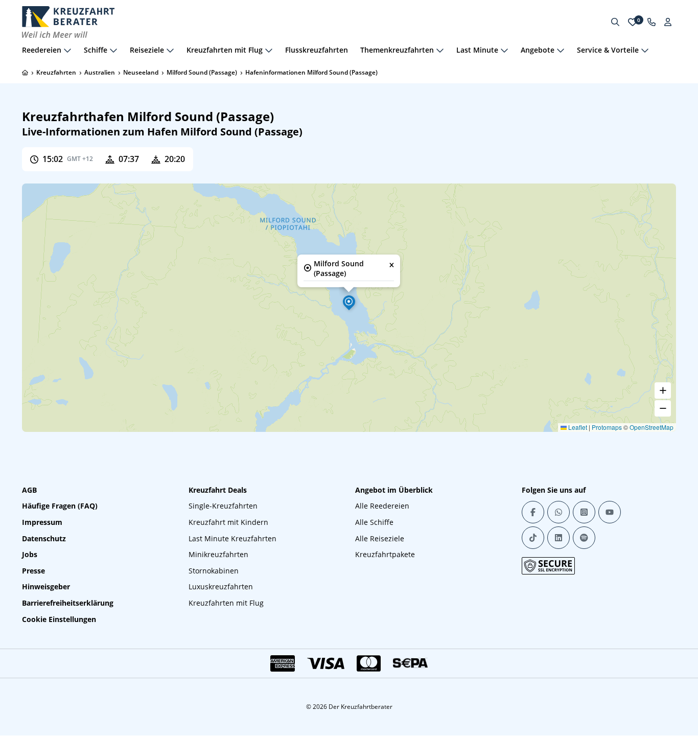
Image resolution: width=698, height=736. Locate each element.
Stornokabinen (214, 571)
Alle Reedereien (382, 506)
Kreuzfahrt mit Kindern (228, 522)
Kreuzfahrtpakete (385, 554)
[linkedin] (558, 537)
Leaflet (577, 427)
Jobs (29, 554)
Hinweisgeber (46, 586)
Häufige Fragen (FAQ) (60, 506)
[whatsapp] (558, 512)
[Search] (615, 22)
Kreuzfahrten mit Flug (226, 603)
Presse (33, 571)
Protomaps (607, 427)
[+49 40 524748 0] (651, 22)
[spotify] (584, 537)
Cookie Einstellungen (59, 619)
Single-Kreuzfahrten (223, 506)
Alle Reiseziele (379, 538)
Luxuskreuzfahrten (221, 586)
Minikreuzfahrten (218, 554)
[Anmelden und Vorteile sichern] (668, 22)
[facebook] (533, 512)
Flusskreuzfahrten (316, 50)
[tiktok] (533, 537)
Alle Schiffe (374, 522)
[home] (25, 73)
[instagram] (584, 512)
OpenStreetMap (651, 427)
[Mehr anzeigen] (67, 50)
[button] (349, 301)
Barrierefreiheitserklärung (67, 603)
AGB (29, 490)
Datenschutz (44, 538)
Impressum (42, 522)
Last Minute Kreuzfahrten (232, 538)
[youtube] (609, 512)
